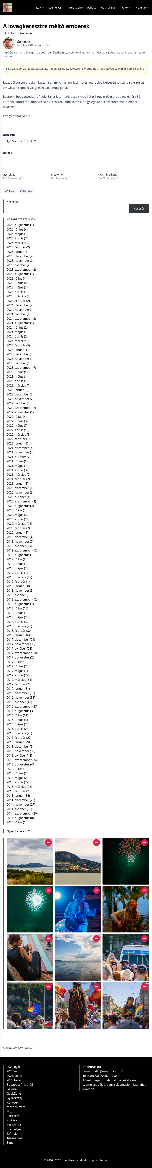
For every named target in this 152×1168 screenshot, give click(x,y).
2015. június (15, 773)
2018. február (16, 631)
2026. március (16, 243)
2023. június (15, 372)
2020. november (18, 492)
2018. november (18, 590)
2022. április (15, 430)
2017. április (15, 675)
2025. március (16, 296)
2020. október (16, 497)
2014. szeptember (19, 813)
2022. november (18, 399)
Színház (12, 1134)
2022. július (14, 417)
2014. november (18, 804)
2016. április (15, 729)
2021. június (15, 461)
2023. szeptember (19, 368)
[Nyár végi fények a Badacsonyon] (78, 861)
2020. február (16, 528)
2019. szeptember (19, 550)
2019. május (15, 568)
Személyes (25, 33)
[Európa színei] (30, 1005)
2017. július (14, 662)
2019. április (15, 573)
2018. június (15, 613)
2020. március (16, 524)
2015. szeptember (19, 760)
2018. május (15, 617)
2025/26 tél (14, 1076)
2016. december (18, 693)
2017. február (16, 684)
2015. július (14, 769)
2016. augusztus (18, 711)
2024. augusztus (18, 323)
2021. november (18, 452)
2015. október (16, 755)
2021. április (15, 470)
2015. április (15, 782)
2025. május (15, 287)
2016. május (15, 724)
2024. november (18, 310)
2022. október (16, 403)
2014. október (16, 809)
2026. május (15, 234)
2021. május (15, 466)
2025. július (14, 278)
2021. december (18, 448)
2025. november (18, 261)
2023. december (18, 354)
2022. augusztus (18, 412)
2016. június (15, 720)
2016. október (16, 702)
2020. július (14, 510)
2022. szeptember (19, 408)
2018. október (16, 595)
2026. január (15, 252)
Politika (9, 33)
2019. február (16, 582)
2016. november (18, 697)
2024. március (16, 341)
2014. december (18, 800)
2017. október (16, 648)
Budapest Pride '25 (20, 1085)
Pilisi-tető (13, 1116)
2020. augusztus (18, 506)
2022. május (15, 426)
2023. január (15, 390)
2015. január (15, 796)
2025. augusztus (18, 274)
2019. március (16, 577)
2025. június (15, 283)
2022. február (16, 439)
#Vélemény (26, 191)
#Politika (9, 191)
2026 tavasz (15, 1080)
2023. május (15, 376)
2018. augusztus (18, 604)
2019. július (14, 559)
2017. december (18, 639)
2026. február (16, 247)
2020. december (18, 488)
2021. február (16, 479)
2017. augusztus (18, 657)
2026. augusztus (18, 225)
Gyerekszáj (9, 174)
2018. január (15, 635)
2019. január (15, 586)
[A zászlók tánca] (78, 1005)
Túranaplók (15, 1138)
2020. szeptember (19, 501)
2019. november (18, 541)
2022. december (18, 394)
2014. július (14, 822)
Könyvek (13, 1102)
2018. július (14, 608)
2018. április (15, 622)
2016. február (16, 738)
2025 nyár (13, 1067)
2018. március (16, 626)
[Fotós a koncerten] (30, 957)
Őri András (24, 41)
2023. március (16, 385)
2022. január (15, 443)
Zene (10, 1143)
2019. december (18, 537)
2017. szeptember (19, 653)
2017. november (18, 644)
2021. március (16, 475)
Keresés (12, 202)
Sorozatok (14, 1125)
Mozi (10, 1111)
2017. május (15, 671)
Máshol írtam (16, 1107)
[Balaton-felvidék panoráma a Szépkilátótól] (30, 861)
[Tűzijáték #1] (30, 909)
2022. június (15, 421)
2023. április (15, 381)
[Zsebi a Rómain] (126, 909)
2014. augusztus (18, 818)
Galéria (12, 1089)
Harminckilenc (108, 174)
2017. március (16, 680)
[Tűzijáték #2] (126, 861)
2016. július (14, 715)
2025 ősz (13, 1071)
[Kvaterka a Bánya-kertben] (78, 909)
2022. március (16, 434)
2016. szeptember (19, 706)
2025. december (18, 256)
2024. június (15, 327)
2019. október (16, 546)
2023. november (18, 359)
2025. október (16, 265)
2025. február (16, 301)
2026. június (15, 229)
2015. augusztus (18, 764)
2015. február (16, 791)
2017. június (15, 666)
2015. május (15, 778)
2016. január (15, 742)
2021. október (16, 457)
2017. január (15, 689)
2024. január (15, 350)
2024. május (15, 332)
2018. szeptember (19, 599)
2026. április (15, 238)
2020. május (15, 515)
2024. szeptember (19, 319)
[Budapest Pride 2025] (126, 1005)
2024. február (16, 345)
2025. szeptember (19, 269)
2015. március (16, 787)
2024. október (16, 314)
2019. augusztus (18, 555)
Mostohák (57, 174)
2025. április (15, 292)
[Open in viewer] (48, 842)
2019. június (15, 564)
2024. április (15, 336)
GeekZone (14, 1093)
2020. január (15, 533)
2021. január (15, 483)
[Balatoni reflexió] (78, 957)
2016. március (16, 733)
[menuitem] (76, 7)
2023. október (16, 363)
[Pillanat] (126, 957)
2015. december (18, 746)
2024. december (18, 305)
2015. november (18, 751)
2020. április (15, 519)
